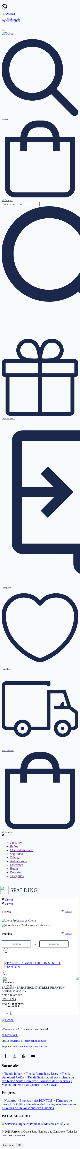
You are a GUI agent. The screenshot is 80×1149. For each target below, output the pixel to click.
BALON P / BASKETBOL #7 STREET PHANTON (33, 987)
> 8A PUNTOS (42, 1100)
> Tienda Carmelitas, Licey (40, 1073)
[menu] (3, 29)
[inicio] (8, 33)
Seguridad (16, 854)
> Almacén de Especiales (53, 1081)
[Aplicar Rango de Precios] (5, 950)
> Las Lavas (49, 1084)
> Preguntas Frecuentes (61, 1104)
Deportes (16, 872)
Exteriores (16, 865)
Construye (16, 842)
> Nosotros (9, 1100)
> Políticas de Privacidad (29, 1104)
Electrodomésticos (21, 850)
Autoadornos (18, 861)
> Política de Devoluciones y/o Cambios (28, 1108)
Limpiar (68, 911)
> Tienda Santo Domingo (41, 1077)
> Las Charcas (31, 1084)
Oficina (14, 857)
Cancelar (8, 1145)
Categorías (17, 876)
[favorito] (4, 973)
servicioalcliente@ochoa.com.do (28, 1040)
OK (20, 1145)
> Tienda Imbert (12, 1073)
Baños (14, 846)
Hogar (14, 868)
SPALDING (9, 999)
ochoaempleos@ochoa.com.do (30, 1046)
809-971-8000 (10, 1035)
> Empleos (24, 1100)
